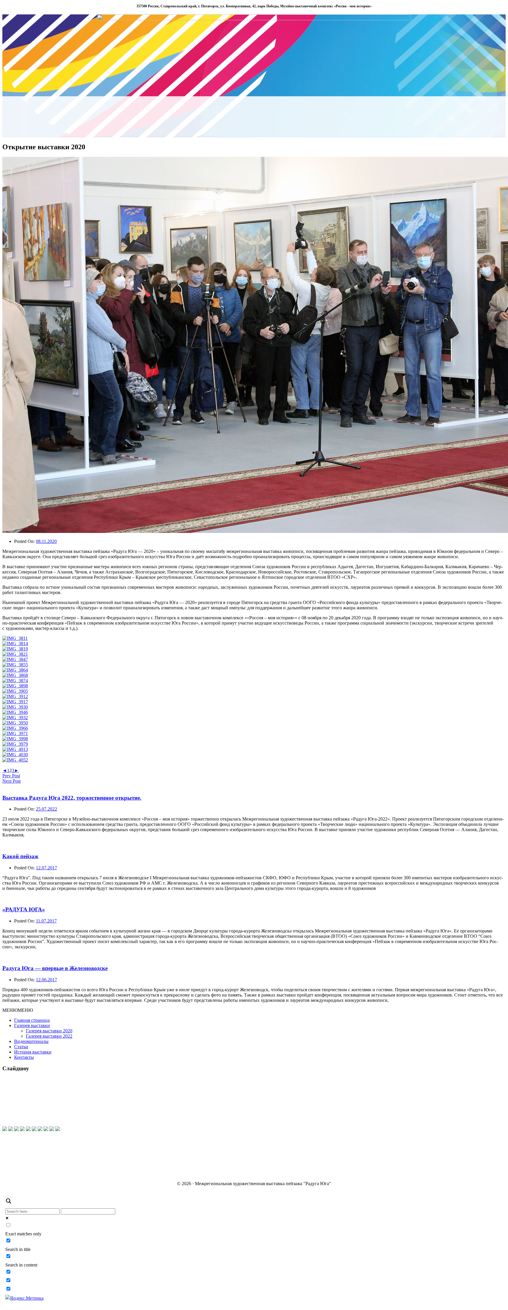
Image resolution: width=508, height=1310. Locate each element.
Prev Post (11, 775)
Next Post (11, 781)
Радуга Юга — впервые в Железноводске (55, 968)
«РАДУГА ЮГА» (23, 909)
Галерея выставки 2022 (49, 1036)
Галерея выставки (32, 1025)
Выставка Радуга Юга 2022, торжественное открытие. (71, 798)
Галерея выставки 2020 (49, 1030)
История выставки (32, 1051)
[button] (17, 1010)
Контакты (24, 1057)
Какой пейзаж (20, 856)
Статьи (21, 1046)
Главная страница (32, 1020)
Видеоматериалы (31, 1041)
